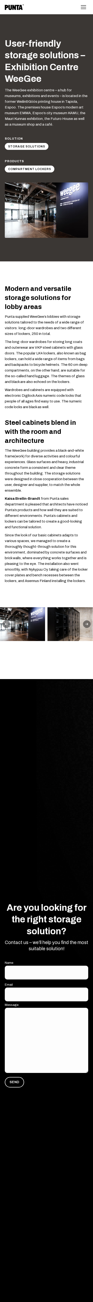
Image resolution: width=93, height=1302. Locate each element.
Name (9, 962)
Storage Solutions (26, 146)
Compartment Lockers (29, 169)
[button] (6, 624)
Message (12, 1005)
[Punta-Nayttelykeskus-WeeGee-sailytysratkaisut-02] (70, 624)
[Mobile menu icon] (83, 7)
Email (9, 984)
